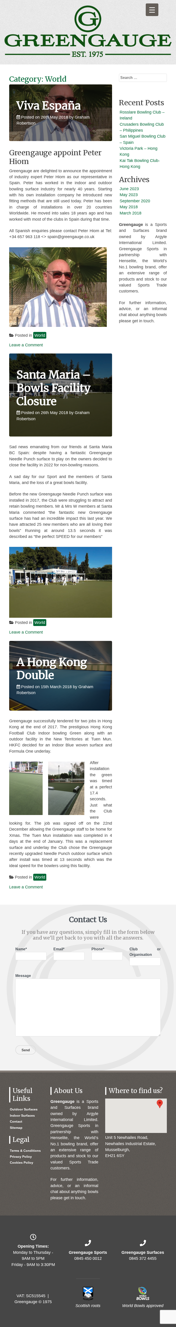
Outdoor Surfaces (24, 1109)
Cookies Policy (21, 1162)
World (39, 335)
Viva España (48, 105)
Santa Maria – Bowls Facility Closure (53, 388)
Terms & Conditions (25, 1150)
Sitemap (16, 1127)
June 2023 (129, 188)
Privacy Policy (21, 1156)
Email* (58, 949)
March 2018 (130, 213)
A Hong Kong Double (51, 668)
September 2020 (135, 201)
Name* (21, 949)
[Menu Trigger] (152, 9)
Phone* (97, 949)
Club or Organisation (145, 952)
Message (23, 976)
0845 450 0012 (88, 1258)
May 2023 (129, 194)
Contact (16, 1121)
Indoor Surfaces (22, 1115)
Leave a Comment (26, 345)
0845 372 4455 (143, 1258)
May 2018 (129, 207)
